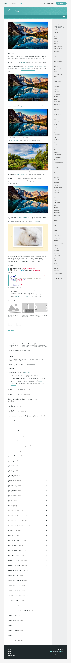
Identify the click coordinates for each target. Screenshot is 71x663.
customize (36, 221)
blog (9, 651)
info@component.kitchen (58, 654)
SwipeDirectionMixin (29, 352)
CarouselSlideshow (14, 140)
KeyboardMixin (21, 352)
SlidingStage (24, 62)
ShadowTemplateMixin (33, 365)
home (9, 649)
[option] (28, 35)
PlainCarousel (30, 66)
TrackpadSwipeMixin (13, 353)
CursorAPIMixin (16, 359)
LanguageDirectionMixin (24, 217)
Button (37, 375)
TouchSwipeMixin (37, 352)
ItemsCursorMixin (30, 359)
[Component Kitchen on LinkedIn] (60, 649)
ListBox (40, 381)
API (27, 16)
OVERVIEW (10, 16)
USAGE (16, 16)
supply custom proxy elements (28, 69)
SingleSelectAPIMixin (13, 360)
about (9, 653)
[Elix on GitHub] (62, 649)
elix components (12, 655)
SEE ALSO (22, 16)
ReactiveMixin (26, 365)
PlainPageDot (42, 66)
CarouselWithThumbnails (26, 68)
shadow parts (27, 372)
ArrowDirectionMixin (42, 64)
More (63, 27)
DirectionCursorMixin (31, 351)
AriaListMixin (15, 351)
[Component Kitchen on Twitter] (59, 649)
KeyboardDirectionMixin (13, 352)
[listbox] (28, 35)
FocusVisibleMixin (39, 351)
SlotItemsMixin (20, 360)
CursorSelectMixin (22, 359)
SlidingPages (21, 106)
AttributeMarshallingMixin (17, 365)
